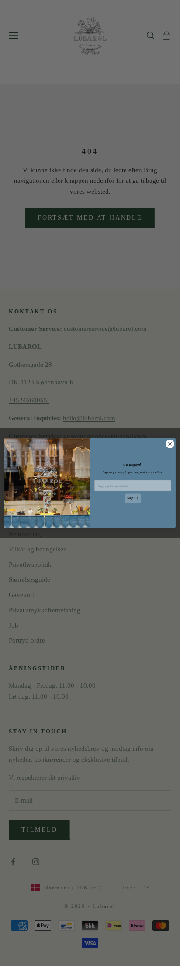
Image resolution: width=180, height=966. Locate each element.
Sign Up (133, 498)
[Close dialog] (170, 444)
